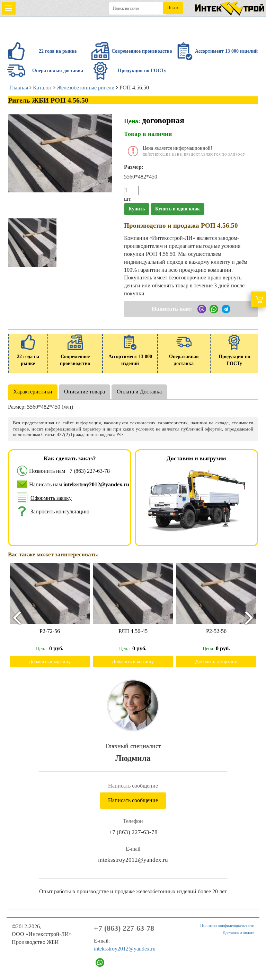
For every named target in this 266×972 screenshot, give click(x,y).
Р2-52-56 (216, 631)
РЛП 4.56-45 (133, 631)
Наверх (251, 945)
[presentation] (14, 617)
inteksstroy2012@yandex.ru (133, 860)
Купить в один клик (177, 208)
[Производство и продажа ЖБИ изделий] (229, 7)
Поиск (172, 7)
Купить (136, 208)
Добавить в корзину (50, 661)
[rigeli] (32, 242)
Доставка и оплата (238, 932)
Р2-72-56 (49, 631)
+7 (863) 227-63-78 (88, 471)
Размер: (133, 167)
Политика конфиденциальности (227, 925)
